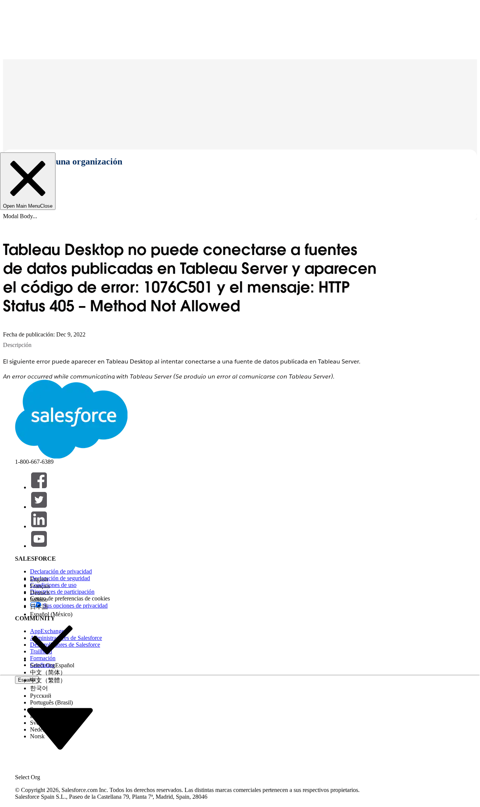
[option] (52, 579)
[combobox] (60, 728)
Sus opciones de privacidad (75, 605)
